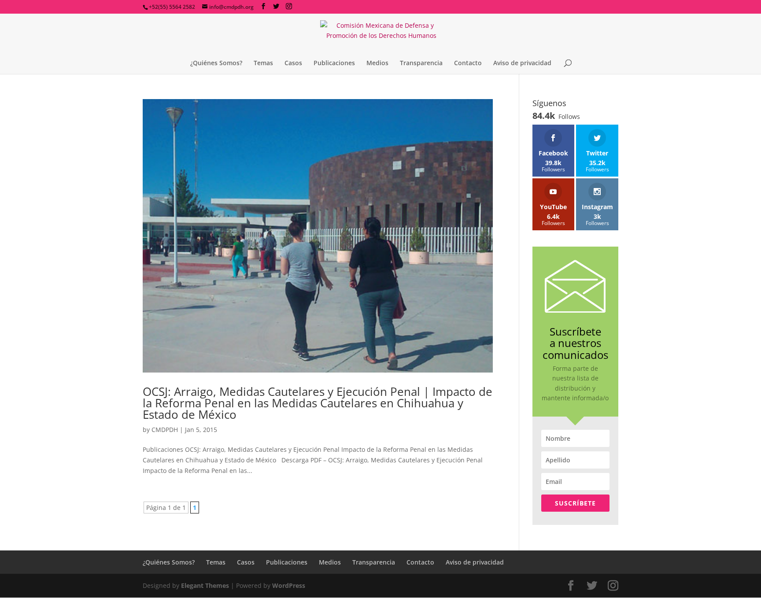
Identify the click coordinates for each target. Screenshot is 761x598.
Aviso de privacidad (522, 63)
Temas (263, 63)
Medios (377, 63)
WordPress (288, 585)
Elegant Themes (205, 585)
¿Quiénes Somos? (216, 63)
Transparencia (421, 63)
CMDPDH (164, 429)
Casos (293, 63)
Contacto (468, 63)
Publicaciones (334, 63)
